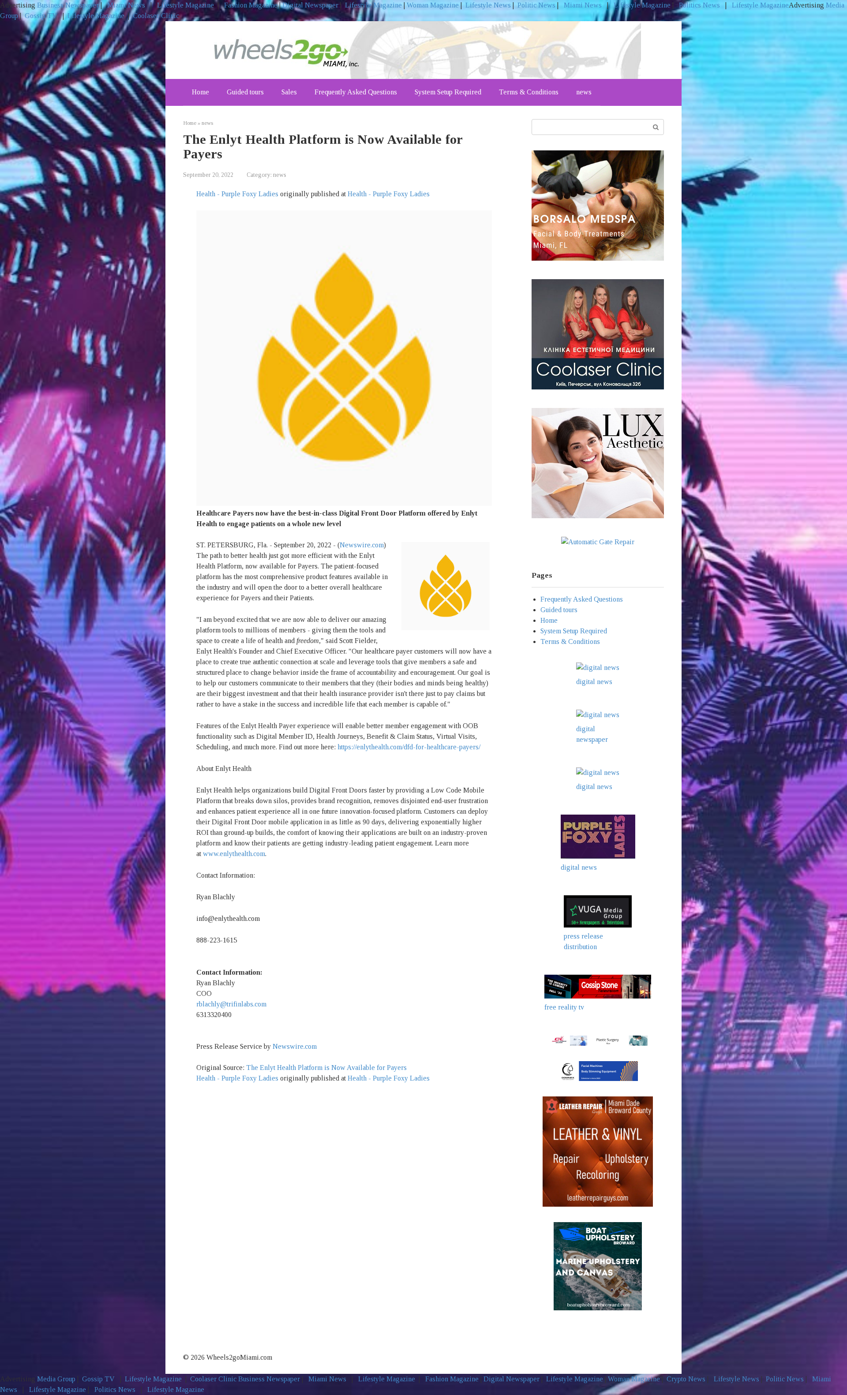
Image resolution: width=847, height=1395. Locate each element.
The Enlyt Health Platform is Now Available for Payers (327, 1067)
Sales (289, 92)
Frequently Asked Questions (356, 92)
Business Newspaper (68, 5)
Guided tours (245, 92)
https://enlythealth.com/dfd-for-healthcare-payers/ (408, 747)
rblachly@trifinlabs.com (231, 1004)
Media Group (56, 1379)
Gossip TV (42, 15)
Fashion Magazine (250, 5)
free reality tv (564, 1007)
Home (200, 92)
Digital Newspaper (310, 5)
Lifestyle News (487, 5)
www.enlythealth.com (234, 853)
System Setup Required (448, 92)
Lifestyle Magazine (184, 5)
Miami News (126, 5)
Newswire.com (362, 545)
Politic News (535, 5)
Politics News (699, 5)
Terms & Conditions (528, 92)
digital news (594, 681)
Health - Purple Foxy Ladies (237, 194)
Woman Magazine (433, 5)
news (584, 92)
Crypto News (686, 1379)
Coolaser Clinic (156, 15)
